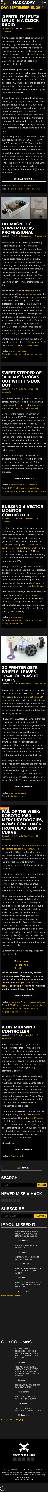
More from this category (12, 1296)
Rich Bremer (26, 236)
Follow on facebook (3, 1200)
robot (21, 796)
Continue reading (29, 180)
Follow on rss (14, 1200)
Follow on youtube (10, 1200)
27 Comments (23, 1277)
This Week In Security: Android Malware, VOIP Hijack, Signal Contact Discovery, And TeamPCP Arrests (27, 1371)
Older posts (21, 1168)
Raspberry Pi (31, 485)
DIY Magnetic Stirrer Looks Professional (18, 228)
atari (19, 620)
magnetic (38, 354)
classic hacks (17, 617)
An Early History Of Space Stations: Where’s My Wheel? (28, 1270)
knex (21, 488)
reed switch (15, 1012)
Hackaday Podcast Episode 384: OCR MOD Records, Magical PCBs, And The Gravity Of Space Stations (27, 1353)
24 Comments (23, 1240)
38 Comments (40, 684)
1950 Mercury (15, 1005)
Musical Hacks (17, 485)
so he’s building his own (25, 1064)
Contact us (18, 1200)
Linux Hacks (28, 185)
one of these (32, 345)
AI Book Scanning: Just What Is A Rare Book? (26, 1397)
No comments (23, 1252)
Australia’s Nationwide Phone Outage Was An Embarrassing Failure (26, 1234)
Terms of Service (8, 1475)
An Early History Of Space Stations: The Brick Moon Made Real (28, 1284)
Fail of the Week (18, 1002)
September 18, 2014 (10, 28)
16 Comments (23, 1264)
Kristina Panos (27, 389)
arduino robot (29, 1005)
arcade (12, 620)
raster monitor (31, 620)
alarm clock (14, 189)
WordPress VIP (28, 1479)
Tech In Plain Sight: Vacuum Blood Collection (28, 1409)
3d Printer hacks (18, 793)
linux (34, 189)
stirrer (4, 357)
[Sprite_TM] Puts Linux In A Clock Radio (20, 20)
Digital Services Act (21, 1475)
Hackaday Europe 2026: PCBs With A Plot (26, 1246)
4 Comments (22, 1380)
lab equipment (16, 354)
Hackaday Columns (36, 1002)
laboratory (28, 354)
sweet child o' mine (37, 491)
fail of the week (22, 1008)
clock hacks (16, 185)
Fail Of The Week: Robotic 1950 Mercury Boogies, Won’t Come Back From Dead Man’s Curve (22, 822)
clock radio (26, 189)
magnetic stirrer (32, 290)
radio (39, 189)
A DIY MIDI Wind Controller (18, 1029)
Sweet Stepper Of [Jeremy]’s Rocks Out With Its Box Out (22, 379)
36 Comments (23, 1415)
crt (23, 620)
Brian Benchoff (27, 28)
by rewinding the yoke (34, 586)
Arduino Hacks (17, 1156)
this (43, 780)
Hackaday (24, 2)
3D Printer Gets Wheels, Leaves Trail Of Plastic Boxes (20, 674)
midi (27, 488)
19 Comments (40, 236)
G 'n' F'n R (13, 488)
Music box (34, 488)
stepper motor (20, 491)
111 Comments (23, 1403)
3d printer (13, 796)
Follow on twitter (6, 1200)
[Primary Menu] (45, 2)
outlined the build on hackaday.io (22, 408)
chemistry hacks (18, 351)
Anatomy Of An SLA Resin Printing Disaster (27, 1258)
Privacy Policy (41, 1472)
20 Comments (23, 1291)
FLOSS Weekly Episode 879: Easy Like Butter (28, 1386)
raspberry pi (7, 491)
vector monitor (16, 623)
